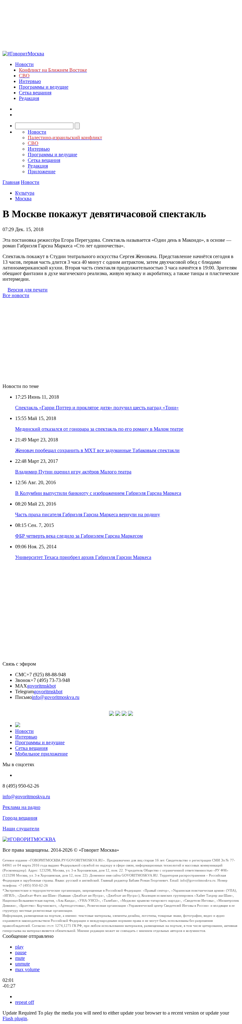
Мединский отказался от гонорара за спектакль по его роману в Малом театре (99, 429)
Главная (11, 182)
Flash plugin (15, 1018)
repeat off (24, 1002)
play (19, 946)
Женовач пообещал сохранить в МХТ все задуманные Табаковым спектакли (97, 450)
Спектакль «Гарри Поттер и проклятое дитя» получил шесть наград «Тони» (97, 407)
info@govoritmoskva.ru (55, 697)
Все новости (16, 295)
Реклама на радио (21, 807)
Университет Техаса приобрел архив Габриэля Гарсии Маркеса (83, 557)
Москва (23, 198)
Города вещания (20, 818)
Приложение (41, 171)
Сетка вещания (35, 92)
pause (20, 952)
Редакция (29, 98)
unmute (22, 963)
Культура (24, 193)
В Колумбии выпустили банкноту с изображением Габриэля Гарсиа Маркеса (98, 493)
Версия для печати (28, 289)
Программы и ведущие (43, 87)
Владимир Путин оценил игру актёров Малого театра (73, 471)
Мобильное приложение (41, 753)
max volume (27, 969)
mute (20, 958)
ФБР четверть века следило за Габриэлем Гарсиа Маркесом (79, 536)
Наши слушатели (21, 828)
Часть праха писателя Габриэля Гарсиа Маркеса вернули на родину (87, 514)
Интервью (30, 81)
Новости (24, 64)
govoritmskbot (41, 686)
